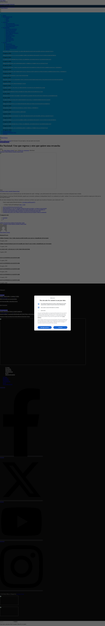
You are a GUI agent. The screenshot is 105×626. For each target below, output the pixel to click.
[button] (52, 311)
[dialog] (52, 313)
